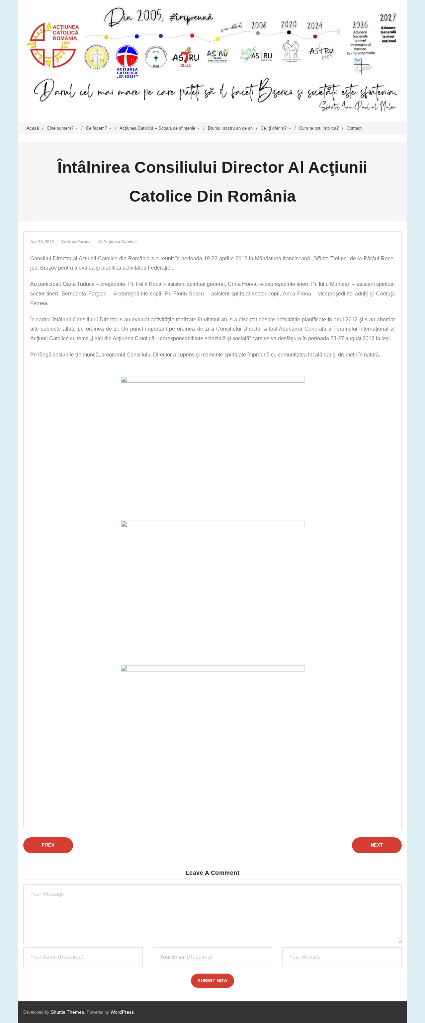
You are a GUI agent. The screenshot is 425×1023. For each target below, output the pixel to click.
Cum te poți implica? (319, 128)
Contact (354, 128)
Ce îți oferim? (274, 128)
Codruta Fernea (76, 241)
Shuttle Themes (67, 1012)
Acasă (33, 128)
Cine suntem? (60, 128)
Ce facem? (96, 128)
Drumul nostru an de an (230, 128)
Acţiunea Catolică (120, 241)
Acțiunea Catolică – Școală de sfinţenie (157, 128)
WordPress (122, 1012)
